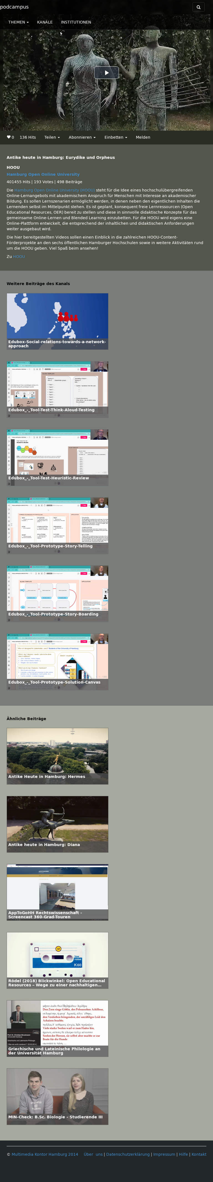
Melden (143, 137)
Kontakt (199, 1154)
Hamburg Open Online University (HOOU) (54, 190)
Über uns (93, 1154)
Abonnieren (81, 137)
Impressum (164, 1154)
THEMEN (17, 22)
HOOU (19, 256)
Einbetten (115, 137)
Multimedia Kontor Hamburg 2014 (45, 1154)
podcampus (14, 7)
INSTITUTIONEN (76, 22)
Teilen (50, 137)
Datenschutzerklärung (128, 1154)
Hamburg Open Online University (43, 174)
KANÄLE (45, 22)
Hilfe (183, 1154)
